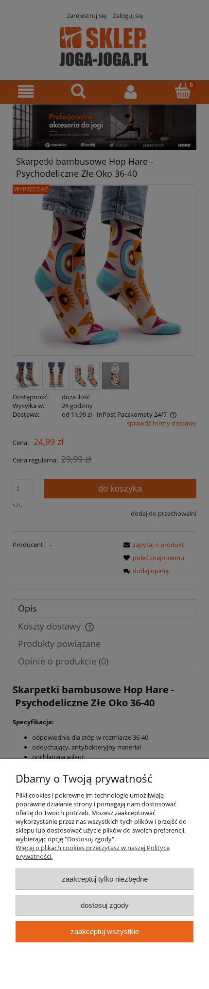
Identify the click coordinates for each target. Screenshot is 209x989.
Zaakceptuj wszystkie (104, 931)
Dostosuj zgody (105, 905)
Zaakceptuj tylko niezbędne (105, 879)
